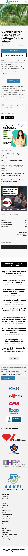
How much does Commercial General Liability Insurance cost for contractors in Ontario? (14, 350)
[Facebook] (2, 117)
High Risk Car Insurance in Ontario (11, 160)
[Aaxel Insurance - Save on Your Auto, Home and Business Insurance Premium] (14, 2)
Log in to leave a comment (14, 247)
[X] (6, 117)
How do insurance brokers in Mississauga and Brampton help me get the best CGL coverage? (14, 319)
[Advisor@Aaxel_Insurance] (2, 45)
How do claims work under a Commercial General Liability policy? (14, 291)
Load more (13, 358)
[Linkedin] (12, 117)
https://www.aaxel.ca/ (9, 107)
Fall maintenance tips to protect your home (21, 234)
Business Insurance (11, 275)
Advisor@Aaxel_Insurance (11, 45)
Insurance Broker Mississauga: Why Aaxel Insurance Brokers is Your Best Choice (12, 166)
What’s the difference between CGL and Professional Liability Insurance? (14, 330)
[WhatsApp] (9, 117)
